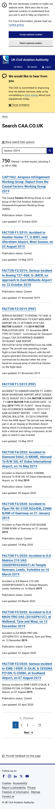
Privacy (31, 787)
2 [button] (21, 724)
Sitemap (35, 792)
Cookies (6, 783)
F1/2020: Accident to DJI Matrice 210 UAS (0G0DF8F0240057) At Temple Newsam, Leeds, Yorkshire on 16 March (26, 565)
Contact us (8, 796)
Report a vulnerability (14, 787)
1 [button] (15, 724)
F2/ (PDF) (19, 309)
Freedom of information (15, 792)
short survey (31, 95)
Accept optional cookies (30, 34)
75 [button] (39, 724)
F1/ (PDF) (19, 384)
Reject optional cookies (31, 43)
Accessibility (20, 783)
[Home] (5, 59)
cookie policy (16, 24)
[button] (19, 104)
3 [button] (27, 724)
